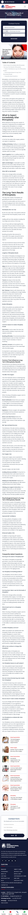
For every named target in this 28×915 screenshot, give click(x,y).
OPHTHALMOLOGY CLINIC (20, 876)
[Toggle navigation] (25, 6)
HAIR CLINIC (16, 878)
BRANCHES (3, 869)
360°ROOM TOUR (5, 878)
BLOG (2, 880)
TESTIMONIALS (4, 871)
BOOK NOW (14, 39)
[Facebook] (2, 860)
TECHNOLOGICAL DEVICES (7, 882)
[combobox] (6, 31)
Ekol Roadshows (18, 882)
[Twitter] (9, 860)
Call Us (17, 914)
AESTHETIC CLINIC (18, 871)
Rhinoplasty (7, 58)
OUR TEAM (3, 876)
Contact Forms (14, 24)
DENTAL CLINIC (17, 874)
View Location (4, 903)
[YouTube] (12, 860)
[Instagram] (5, 860)
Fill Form (10, 914)
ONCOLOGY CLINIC (18, 880)
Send (12, 835)
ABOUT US (3, 874)
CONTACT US (4, 885)
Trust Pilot (3, 914)
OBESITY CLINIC (17, 869)
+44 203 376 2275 (16, 898)
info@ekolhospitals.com (16, 896)
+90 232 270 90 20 (9, 2)
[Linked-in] (15, 860)
